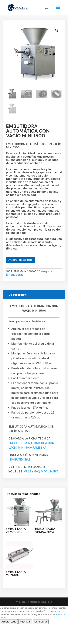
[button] (56, 30)
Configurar (40, 621)
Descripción (17, 295)
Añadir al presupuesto (20, 259)
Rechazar (25, 621)
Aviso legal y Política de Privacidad (34, 602)
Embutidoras (14, 274)
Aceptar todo (9, 621)
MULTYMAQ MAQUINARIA (41, 471)
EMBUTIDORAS (20, 459)
